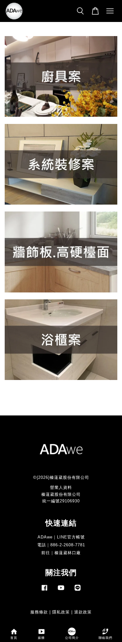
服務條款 (39, 612)
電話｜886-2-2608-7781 (61, 545)
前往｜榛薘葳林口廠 (61, 552)
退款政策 (83, 612)
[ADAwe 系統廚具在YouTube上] (61, 590)
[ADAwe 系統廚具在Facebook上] (44, 590)
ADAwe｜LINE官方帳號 (61, 537)
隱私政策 (61, 612)
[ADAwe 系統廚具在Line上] (77, 590)
